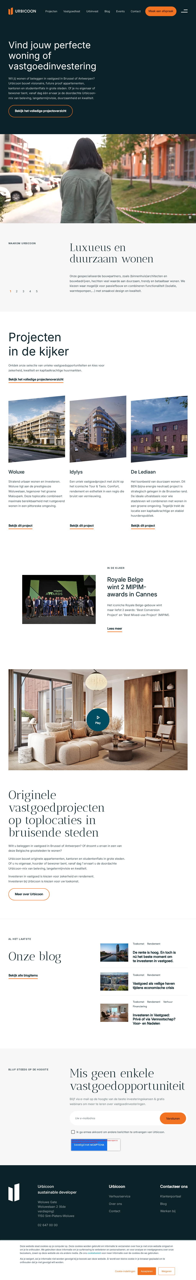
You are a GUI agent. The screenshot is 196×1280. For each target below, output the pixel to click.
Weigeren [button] (167, 1271)
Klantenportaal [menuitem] (170, 1196)
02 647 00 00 (48, 1225)
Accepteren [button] (147, 1271)
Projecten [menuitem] (51, 11)
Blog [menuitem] (107, 11)
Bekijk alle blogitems (23, 975)
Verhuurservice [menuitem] (119, 1196)
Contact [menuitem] (136, 11)
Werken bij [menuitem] (168, 1211)
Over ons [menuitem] (115, 1204)
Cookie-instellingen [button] (125, 1271)
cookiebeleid (94, 1253)
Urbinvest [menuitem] (92, 11)
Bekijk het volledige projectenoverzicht (36, 379)
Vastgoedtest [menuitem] (71, 11)
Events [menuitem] (120, 11)
